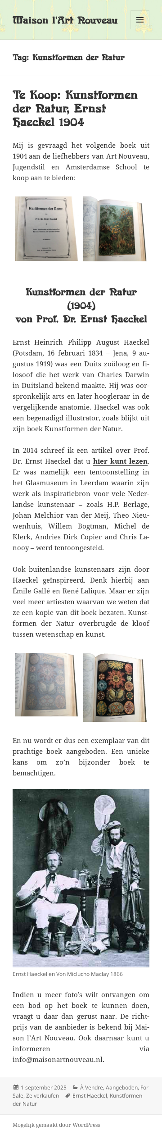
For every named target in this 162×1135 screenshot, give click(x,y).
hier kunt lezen (120, 460)
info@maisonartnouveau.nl (58, 1059)
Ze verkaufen (42, 1095)
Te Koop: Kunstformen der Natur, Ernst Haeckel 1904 (75, 108)
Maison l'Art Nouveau (65, 20)
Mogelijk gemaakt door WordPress (56, 1125)
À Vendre (91, 1087)
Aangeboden (122, 1087)
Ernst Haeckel (89, 1095)
